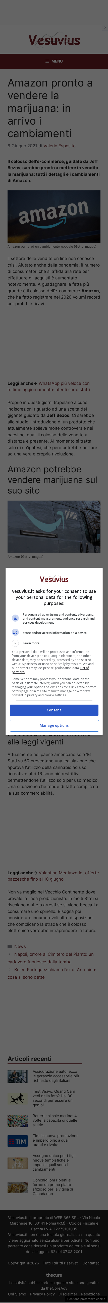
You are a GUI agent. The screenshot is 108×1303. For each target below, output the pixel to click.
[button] (54, 643)
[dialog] (54, 651)
